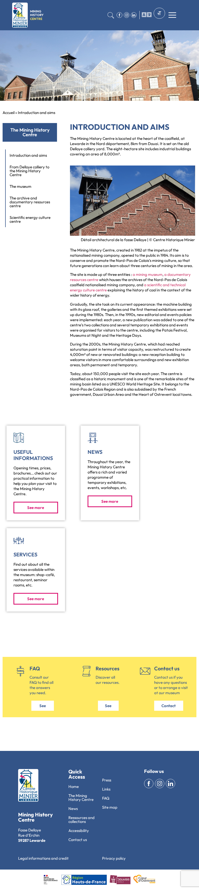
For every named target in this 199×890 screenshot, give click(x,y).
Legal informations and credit (43, 858)
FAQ (35, 668)
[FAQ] (20, 671)
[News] (93, 438)
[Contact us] (145, 671)
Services (25, 554)
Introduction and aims (28, 155)
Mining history (37, 15)
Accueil (9, 112)
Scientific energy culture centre (30, 219)
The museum (20, 186)
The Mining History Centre (81, 797)
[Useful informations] (18, 438)
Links (106, 789)
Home (73, 786)
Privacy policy (114, 858)
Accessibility (78, 830)
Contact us (167, 668)
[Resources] (86, 671)
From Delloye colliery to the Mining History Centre (29, 170)
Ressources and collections (81, 819)
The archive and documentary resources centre (30, 202)
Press (106, 780)
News (95, 452)
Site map (109, 807)
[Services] (18, 540)
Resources (107, 668)
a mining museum (147, 274)
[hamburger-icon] (145, 15)
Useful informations (33, 455)
